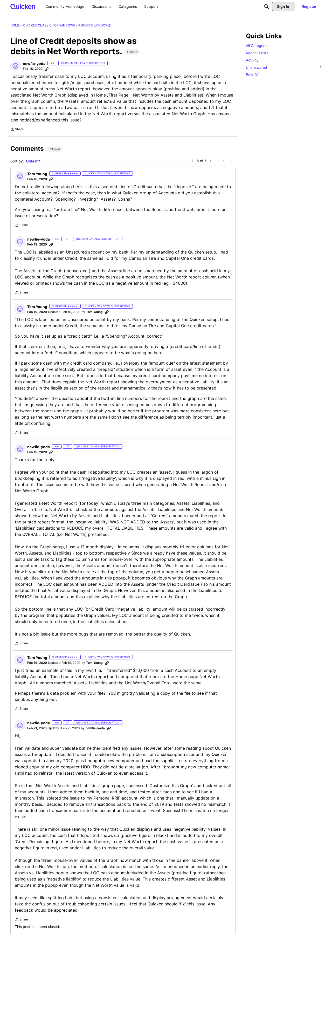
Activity (252, 60)
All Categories (257, 45)
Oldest (32, 161)
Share (17, 129)
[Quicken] (23, 6)
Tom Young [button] (37, 174)
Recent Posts (257, 53)
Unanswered (284, 67)
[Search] (266, 6)
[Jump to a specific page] (231, 161)
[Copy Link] (47, 68)
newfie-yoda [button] (34, 63)
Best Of (252, 74)
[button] (15, 66)
